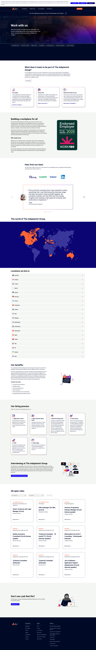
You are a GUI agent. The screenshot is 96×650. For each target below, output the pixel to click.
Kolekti (26, 630)
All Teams (31, 495)
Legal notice (52, 637)
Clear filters (49, 495)
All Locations (15, 495)
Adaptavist (27, 626)
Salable (26, 632)
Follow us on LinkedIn (41, 636)
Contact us (79, 8)
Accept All (74, 3)
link (51, 1)
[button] (48, 275)
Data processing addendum (55, 626)
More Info (90, 3)
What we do (32, 8)
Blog (38, 626)
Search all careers (70, 45)
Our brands (24, 8)
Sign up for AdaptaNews (41, 634)
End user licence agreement (55, 631)
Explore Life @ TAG (42, 103)
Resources (49, 8)
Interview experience (60, 45)
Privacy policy (52, 643)
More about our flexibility (69, 103)
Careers (38, 628)
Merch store (39, 638)
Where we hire (34, 45)
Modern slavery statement (55, 641)
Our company (41, 8)
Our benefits (41, 45)
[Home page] (15, 8)
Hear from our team (25, 45)
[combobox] (18, 495)
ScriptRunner (27, 634)
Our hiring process (50, 45)
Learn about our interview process (19, 475)
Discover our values (16, 104)
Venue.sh (27, 638)
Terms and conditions (54, 645)
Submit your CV (15, 604)
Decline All (82, 3)
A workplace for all (15, 45)
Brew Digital (27, 628)
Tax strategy (52, 639)
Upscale (26, 636)
